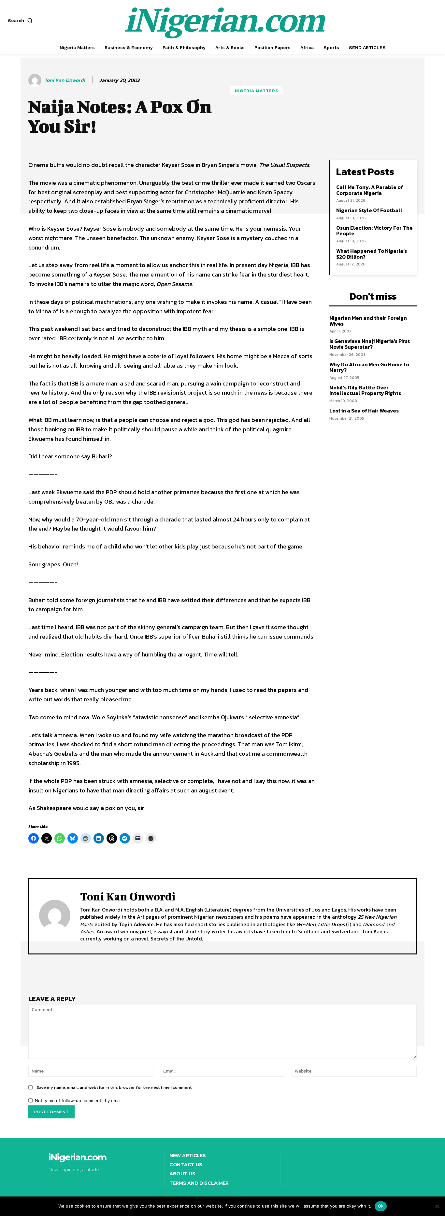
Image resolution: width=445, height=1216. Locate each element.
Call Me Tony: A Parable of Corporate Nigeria (369, 190)
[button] (21, 20)
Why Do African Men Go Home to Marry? (369, 367)
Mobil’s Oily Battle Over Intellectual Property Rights (365, 390)
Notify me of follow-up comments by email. (79, 1100)
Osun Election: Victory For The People (374, 230)
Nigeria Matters (256, 91)
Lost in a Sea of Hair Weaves (364, 410)
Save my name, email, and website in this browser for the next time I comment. (114, 1087)
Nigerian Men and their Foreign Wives (368, 321)
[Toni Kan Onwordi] (35, 80)
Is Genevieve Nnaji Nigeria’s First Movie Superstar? (369, 344)
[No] (437, 1206)
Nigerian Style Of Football (369, 210)
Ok (381, 1206)
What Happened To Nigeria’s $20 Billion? (371, 254)
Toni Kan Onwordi (64, 80)
